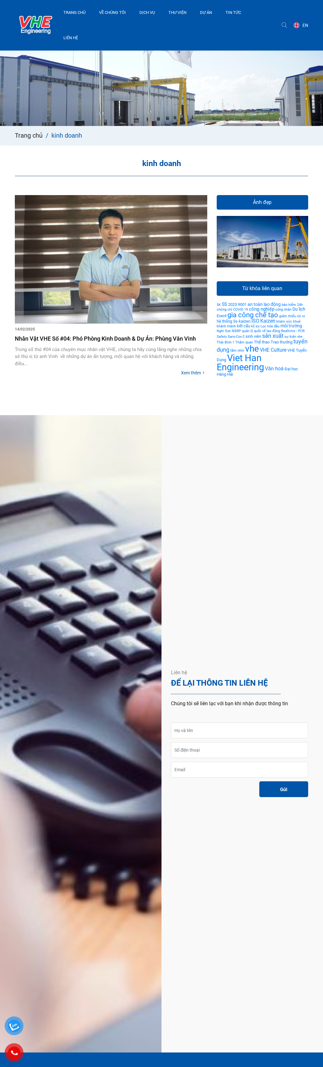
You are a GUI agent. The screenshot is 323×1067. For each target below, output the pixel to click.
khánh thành (226, 326)
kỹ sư (255, 326)
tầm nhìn (237, 351)
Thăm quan (244, 342)
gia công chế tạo (252, 315)
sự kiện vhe (293, 337)
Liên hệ (70, 37)
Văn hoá (274, 369)
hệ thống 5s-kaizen (233, 321)
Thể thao (262, 342)
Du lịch (298, 309)
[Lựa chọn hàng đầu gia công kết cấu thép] (35, 25)
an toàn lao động (264, 304)
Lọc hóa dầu (270, 326)
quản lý (247, 331)
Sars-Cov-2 (236, 337)
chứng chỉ (224, 309)
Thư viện (177, 12)
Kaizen (267, 321)
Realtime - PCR (293, 331)
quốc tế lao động (267, 331)
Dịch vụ (147, 12)
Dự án (206, 12)
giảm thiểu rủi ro (292, 316)
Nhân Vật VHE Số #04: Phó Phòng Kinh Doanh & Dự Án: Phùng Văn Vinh (105, 338)
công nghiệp (261, 309)
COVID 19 (240, 309)
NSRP (236, 331)
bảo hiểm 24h (292, 305)
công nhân (283, 309)
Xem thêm (191, 372)
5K (219, 305)
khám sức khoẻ (288, 321)
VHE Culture (273, 350)
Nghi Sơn (224, 331)
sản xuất (273, 335)
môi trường (291, 325)
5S (224, 304)
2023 (232, 304)
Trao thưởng (281, 342)
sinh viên (253, 336)
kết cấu (243, 326)
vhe (252, 348)
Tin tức (233, 12)
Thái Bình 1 (225, 342)
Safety (222, 337)
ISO (255, 321)
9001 (242, 304)
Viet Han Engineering (240, 363)
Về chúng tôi (112, 12)
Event (221, 315)
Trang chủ (74, 12)
